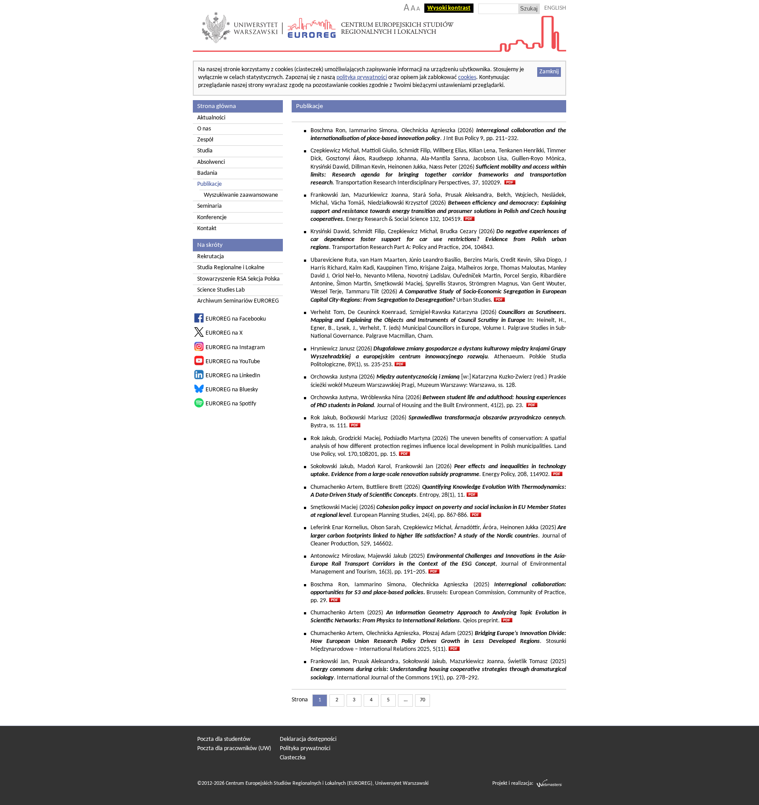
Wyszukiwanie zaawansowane (241, 195)
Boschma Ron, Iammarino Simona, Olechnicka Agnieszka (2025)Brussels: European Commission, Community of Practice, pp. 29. (438, 592)
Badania (207, 173)
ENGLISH (555, 8)
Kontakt (207, 228)
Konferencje (212, 217)
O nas (204, 129)
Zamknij (549, 72)
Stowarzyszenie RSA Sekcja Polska (238, 279)
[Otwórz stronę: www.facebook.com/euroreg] (199, 321)
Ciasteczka (293, 757)
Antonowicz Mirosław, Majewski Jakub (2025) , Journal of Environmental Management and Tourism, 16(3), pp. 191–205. (438, 564)
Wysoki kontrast (448, 8)
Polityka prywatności (305, 748)
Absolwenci (211, 162)
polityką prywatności (361, 77)
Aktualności (211, 118)
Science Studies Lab (221, 290)
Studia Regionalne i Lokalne (230, 267)
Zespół (205, 140)
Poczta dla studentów (223, 739)
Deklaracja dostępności (308, 739)
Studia (205, 151)
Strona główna (216, 106)
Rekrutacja (210, 256)
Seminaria (209, 206)
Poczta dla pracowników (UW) (234, 748)
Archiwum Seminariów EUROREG (238, 301)
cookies (467, 77)
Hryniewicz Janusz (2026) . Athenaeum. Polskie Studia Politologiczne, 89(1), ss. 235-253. (438, 357)
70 (422, 700)
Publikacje (209, 184)
